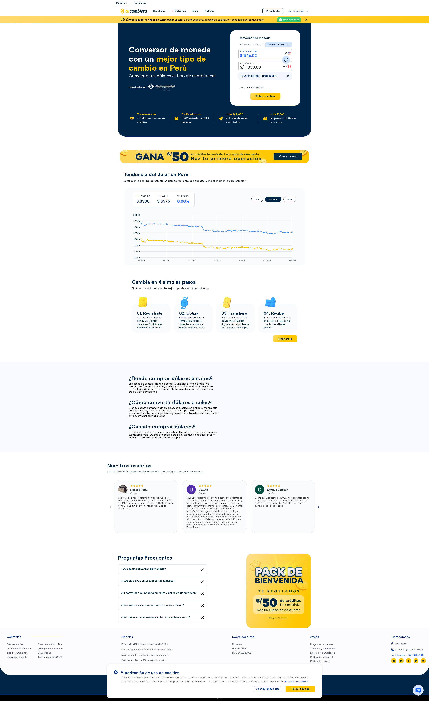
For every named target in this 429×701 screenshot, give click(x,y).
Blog (195, 11)
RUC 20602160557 (242, 652)
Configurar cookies (268, 688)
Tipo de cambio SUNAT (50, 657)
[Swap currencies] (286, 60)
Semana (273, 199)
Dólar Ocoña (44, 652)
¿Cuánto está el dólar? (19, 648)
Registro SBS (239, 648)
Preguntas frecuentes (321, 644)
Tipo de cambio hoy (17, 652)
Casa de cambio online (50, 644)
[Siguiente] (318, 507)
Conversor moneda (17, 657)
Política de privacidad (321, 657)
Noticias (209, 11)
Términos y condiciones (322, 648)
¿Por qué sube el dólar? (50, 648)
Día (257, 199)
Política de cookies (320, 661)
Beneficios (159, 11)
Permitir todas (300, 688)
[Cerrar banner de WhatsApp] (306, 20)
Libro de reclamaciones (322, 652)
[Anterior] (111, 507)
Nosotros (237, 644)
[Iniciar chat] (418, 690)
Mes (290, 199)
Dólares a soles (15, 644)
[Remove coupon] (288, 76)
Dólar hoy (180, 11)
